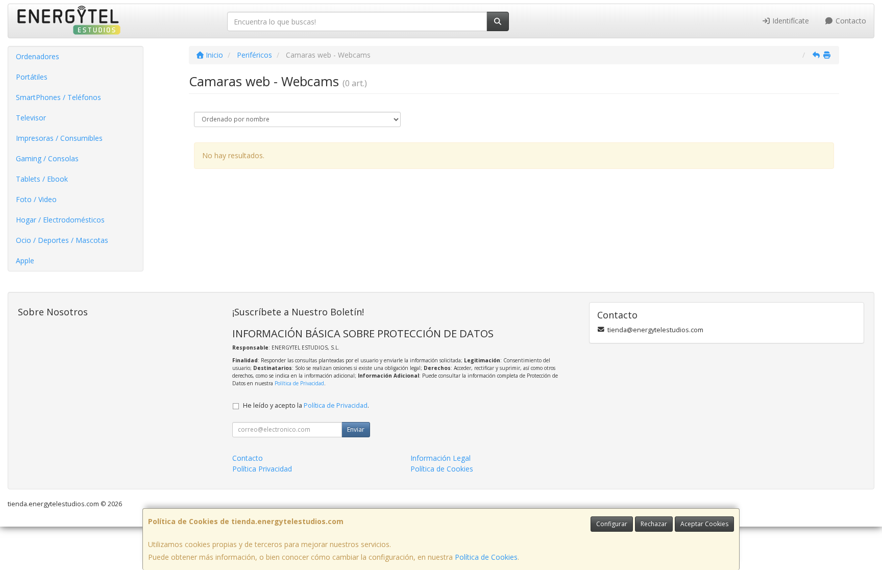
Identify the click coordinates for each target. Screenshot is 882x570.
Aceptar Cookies (704, 523)
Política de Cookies (486, 557)
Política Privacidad (262, 469)
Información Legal (440, 458)
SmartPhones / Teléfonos (58, 97)
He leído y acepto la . (306, 405)
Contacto (850, 21)
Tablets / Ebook (42, 179)
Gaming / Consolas (47, 158)
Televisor (31, 117)
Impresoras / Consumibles (59, 138)
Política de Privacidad (299, 383)
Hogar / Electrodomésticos (60, 220)
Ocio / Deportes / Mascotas (62, 240)
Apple (25, 260)
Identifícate (789, 21)
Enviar (355, 429)
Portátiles (31, 77)
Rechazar (654, 523)
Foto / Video (36, 199)
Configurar (611, 523)
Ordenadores (37, 56)
